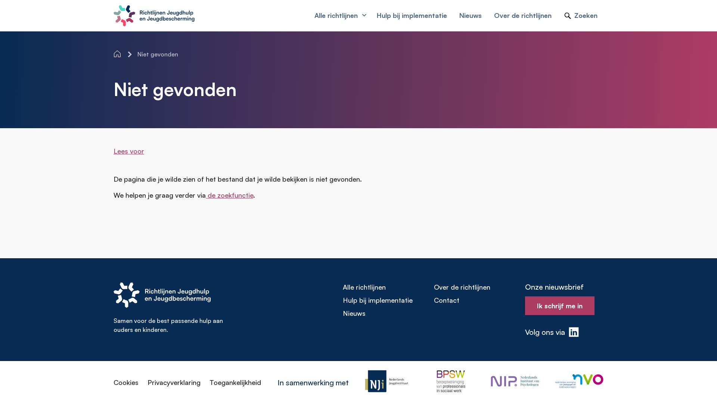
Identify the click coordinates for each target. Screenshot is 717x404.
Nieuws (354, 313)
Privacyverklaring (174, 382)
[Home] (118, 54)
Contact (446, 300)
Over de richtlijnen (462, 287)
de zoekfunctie (229, 195)
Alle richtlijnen (364, 287)
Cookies (126, 382)
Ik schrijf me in (560, 306)
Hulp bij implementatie (378, 300)
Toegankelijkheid (235, 382)
